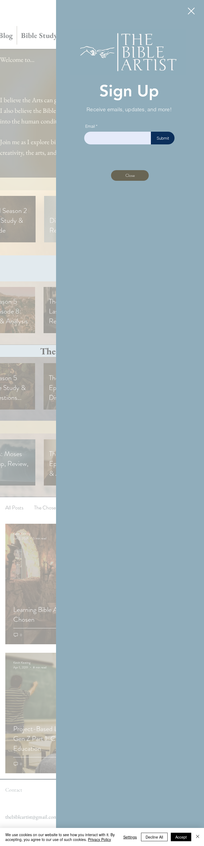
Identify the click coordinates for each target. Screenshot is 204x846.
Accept (181, 837)
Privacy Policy (99, 839)
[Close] (197, 837)
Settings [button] (130, 837)
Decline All (154, 837)
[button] (191, 11)
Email (90, 126)
